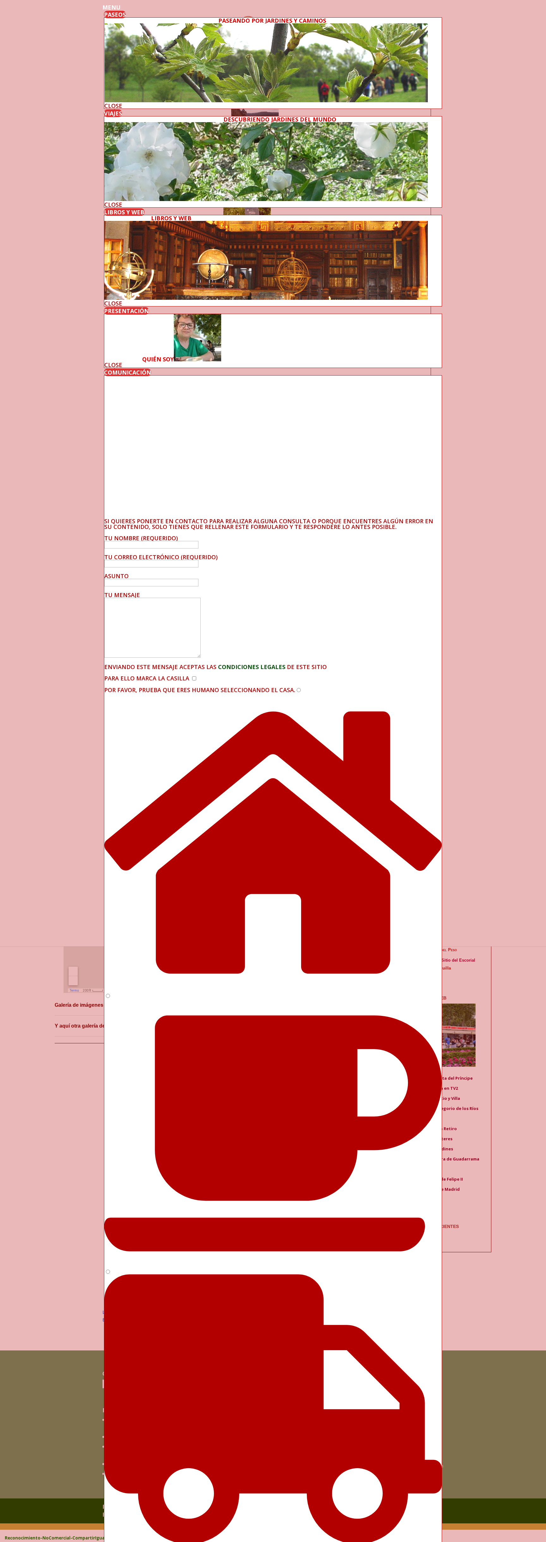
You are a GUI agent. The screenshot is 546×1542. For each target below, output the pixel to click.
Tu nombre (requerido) (141, 538)
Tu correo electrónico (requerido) (161, 557)
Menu (111, 7)
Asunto (116, 576)
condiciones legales (250, 667)
